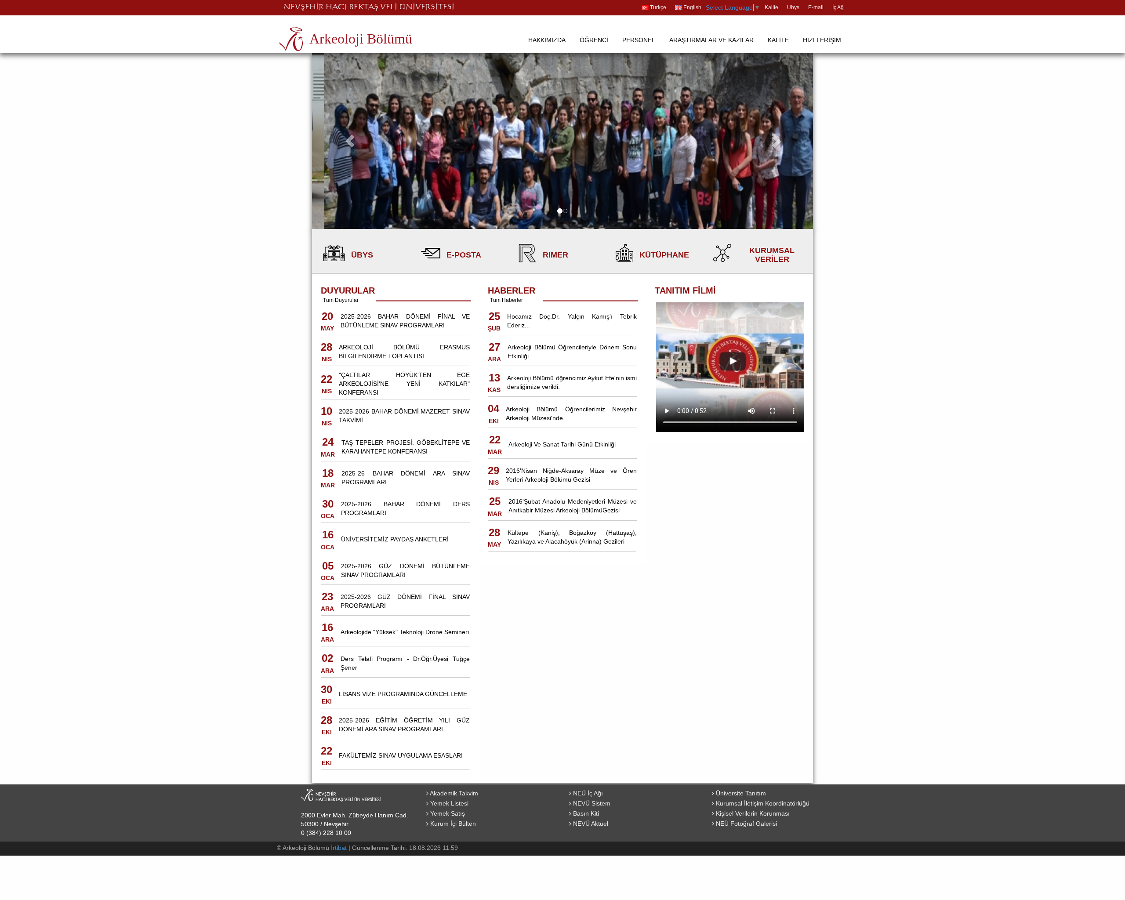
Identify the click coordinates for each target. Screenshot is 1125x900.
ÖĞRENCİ (594, 40)
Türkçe (657, 7)
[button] (349, 141)
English (691, 7)
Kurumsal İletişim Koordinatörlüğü (761, 803)
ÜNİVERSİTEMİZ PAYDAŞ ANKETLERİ (395, 539)
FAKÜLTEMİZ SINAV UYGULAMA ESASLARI (401, 755)
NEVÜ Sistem (590, 803)
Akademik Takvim (453, 793)
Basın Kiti (585, 813)
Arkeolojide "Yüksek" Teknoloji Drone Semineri (405, 631)
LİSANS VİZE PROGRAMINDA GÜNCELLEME (403, 693)
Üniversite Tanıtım (740, 793)
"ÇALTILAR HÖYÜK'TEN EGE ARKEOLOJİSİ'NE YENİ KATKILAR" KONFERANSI (404, 383)
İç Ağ (838, 7)
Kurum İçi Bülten (452, 823)
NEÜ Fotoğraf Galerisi (745, 823)
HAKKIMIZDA (547, 40)
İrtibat (339, 847)
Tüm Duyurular (341, 300)
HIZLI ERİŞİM (822, 40)
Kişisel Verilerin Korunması (752, 813)
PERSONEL (638, 40)
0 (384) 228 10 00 (326, 832)
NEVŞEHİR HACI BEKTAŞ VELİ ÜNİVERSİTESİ (368, 7)
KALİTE (778, 40)
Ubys (793, 7)
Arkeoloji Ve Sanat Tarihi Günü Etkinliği (562, 444)
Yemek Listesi (448, 803)
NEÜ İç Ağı (587, 793)
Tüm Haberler (506, 300)
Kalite (771, 7)
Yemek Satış (446, 813)
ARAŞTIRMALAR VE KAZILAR (711, 40)
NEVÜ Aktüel (589, 823)
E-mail (816, 7)
